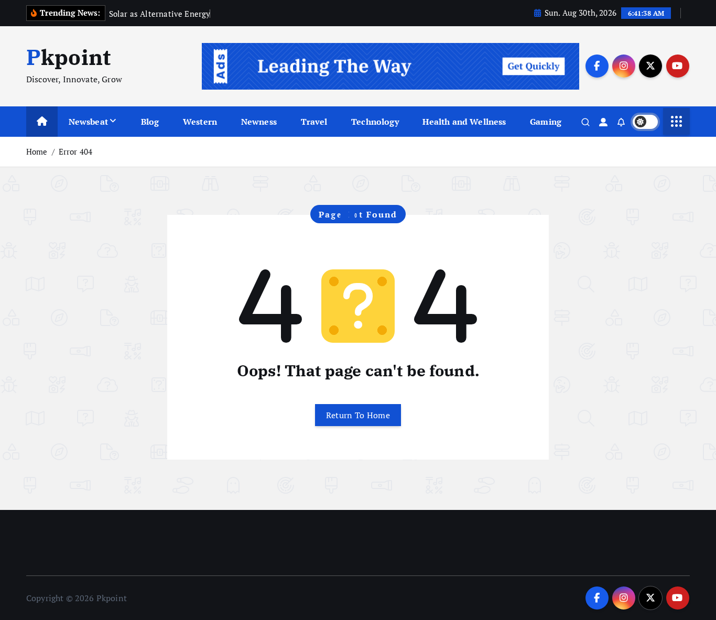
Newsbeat (88, 121)
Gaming (545, 121)
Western (200, 121)
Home (37, 151)
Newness (259, 121)
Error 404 (75, 151)
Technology (375, 121)
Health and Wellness (464, 121)
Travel (314, 121)
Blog (150, 121)
